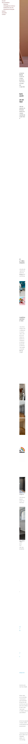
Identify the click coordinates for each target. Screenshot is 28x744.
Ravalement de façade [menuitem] (9, 9)
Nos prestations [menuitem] (6, 2)
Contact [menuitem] (4, 14)
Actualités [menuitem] (4, 12)
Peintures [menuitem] (6, 4)
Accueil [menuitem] (3, 1)
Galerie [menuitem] (3, 11)
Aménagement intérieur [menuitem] (9, 6)
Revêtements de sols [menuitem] (8, 7)
